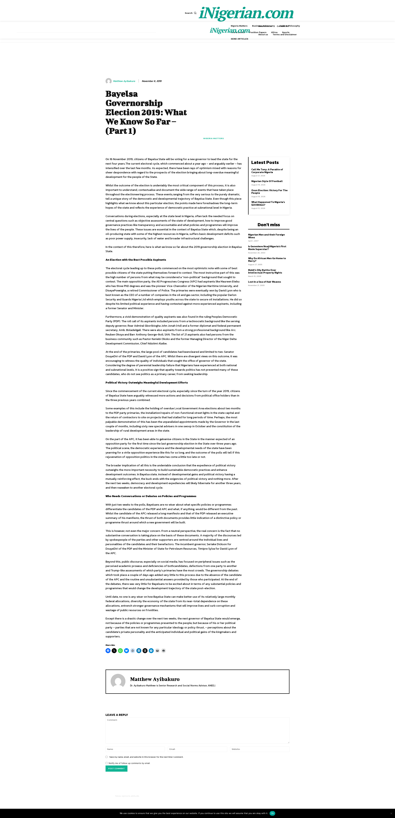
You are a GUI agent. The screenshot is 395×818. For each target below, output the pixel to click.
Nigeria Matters (213, 138)
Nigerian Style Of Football (267, 181)
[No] (391, 813)
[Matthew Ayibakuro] (109, 81)
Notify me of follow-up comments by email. (129, 763)
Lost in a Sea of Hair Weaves (264, 282)
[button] (191, 13)
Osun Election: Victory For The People (269, 191)
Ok (272, 813)
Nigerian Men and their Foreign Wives (266, 236)
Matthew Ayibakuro (124, 81)
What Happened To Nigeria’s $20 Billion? (268, 203)
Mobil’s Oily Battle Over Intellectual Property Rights (265, 271)
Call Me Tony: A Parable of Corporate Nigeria (267, 170)
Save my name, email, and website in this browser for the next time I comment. (146, 756)
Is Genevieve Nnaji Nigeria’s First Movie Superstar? (267, 247)
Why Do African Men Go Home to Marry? (267, 259)
